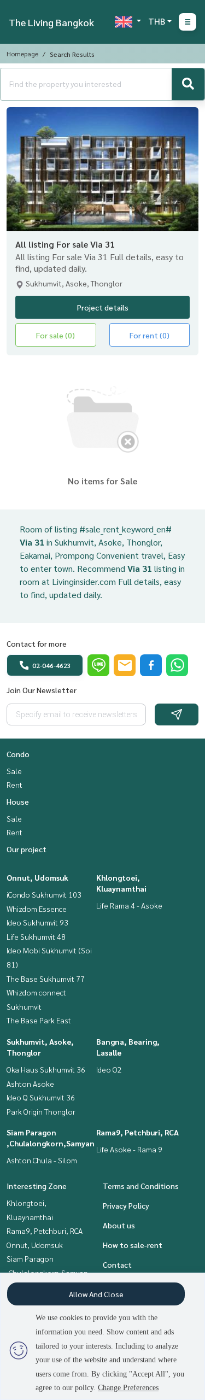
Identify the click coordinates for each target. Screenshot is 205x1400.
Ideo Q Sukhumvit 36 (41, 1097)
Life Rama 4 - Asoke (129, 905)
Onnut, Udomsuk (37, 877)
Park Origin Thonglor (41, 1111)
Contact (117, 1264)
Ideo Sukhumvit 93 (37, 922)
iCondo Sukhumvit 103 (44, 894)
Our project (26, 849)
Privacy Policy (126, 1205)
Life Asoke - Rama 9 (129, 1149)
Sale (14, 771)
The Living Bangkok (51, 22)
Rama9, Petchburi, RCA (137, 1132)
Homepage (22, 53)
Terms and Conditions (141, 1186)
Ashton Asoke (30, 1083)
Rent (14, 784)
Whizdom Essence (37, 908)
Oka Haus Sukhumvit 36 (46, 1069)
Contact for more (37, 643)
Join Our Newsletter (42, 690)
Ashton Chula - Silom (42, 1160)
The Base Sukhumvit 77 (46, 978)
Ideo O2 (109, 1069)
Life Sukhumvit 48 (36, 936)
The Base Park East (39, 1020)
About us (119, 1225)
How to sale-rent (132, 1245)
